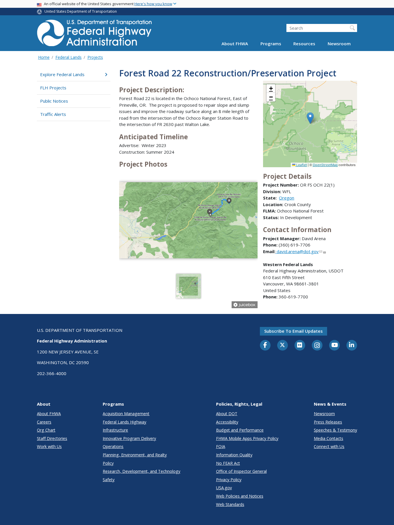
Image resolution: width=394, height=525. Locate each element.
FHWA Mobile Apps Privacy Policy (247, 438)
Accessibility (227, 422)
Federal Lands (68, 57)
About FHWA (235, 44)
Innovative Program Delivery (129, 438)
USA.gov (224, 487)
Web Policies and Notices (239, 496)
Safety (109, 479)
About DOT (226, 413)
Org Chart (46, 430)
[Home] (94, 35)
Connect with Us (329, 446)
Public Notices (54, 101)
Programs (270, 44)
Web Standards (230, 504)
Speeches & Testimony (335, 430)
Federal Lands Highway (124, 422)
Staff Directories (52, 438)
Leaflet (301, 165)
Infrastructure (115, 430)
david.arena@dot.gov (297, 251)
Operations (113, 446)
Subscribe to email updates (293, 331)
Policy (108, 463)
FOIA (220, 446)
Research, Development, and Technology (141, 471)
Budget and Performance (240, 430)
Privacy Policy (228, 479)
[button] (310, 118)
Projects (95, 57)
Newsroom (339, 44)
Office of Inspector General (241, 471)
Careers (44, 422)
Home (44, 57)
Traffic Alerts (53, 114)
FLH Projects (53, 88)
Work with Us (49, 446)
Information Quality (234, 455)
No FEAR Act (228, 463)
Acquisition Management (126, 413)
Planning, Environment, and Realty (135, 455)
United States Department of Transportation (80, 11)
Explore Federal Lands (62, 74)
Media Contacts (328, 438)
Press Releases (328, 422)
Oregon (286, 198)
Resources (304, 44)
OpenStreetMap (325, 165)
